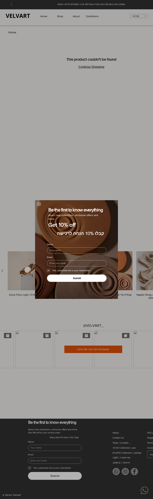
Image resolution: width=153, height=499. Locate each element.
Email (49, 257)
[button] (39, 204)
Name (50, 244)
